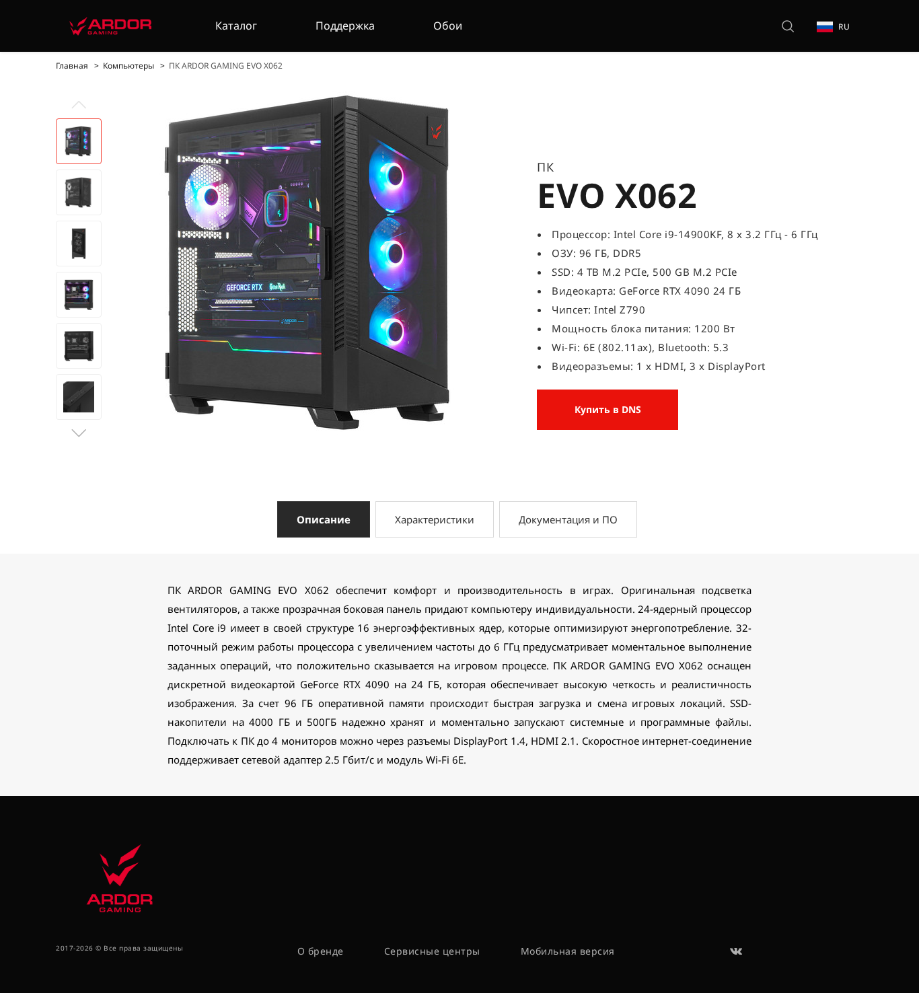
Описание (324, 519)
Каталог (236, 25)
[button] (78, 433)
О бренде (320, 951)
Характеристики (434, 519)
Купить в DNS (608, 409)
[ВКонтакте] (737, 951)
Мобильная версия (568, 951)
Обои (447, 25)
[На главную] (110, 25)
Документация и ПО (568, 519)
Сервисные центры (432, 951)
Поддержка (345, 25)
